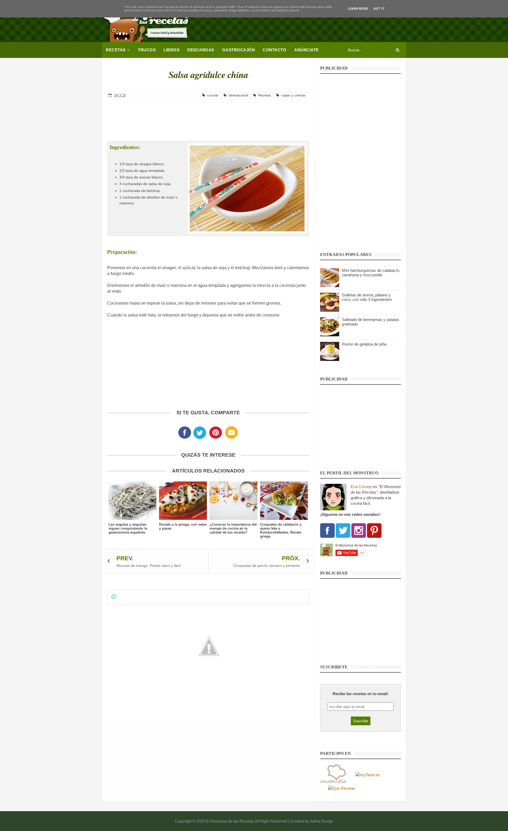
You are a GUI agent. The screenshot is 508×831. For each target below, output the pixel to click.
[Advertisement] (310, 22)
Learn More (358, 9)
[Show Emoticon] (113, 597)
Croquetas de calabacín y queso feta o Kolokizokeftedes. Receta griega (280, 530)
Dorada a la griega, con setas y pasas (183, 526)
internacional (237, 95)
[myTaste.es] (368, 774)
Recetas (263, 95)
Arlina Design (321, 821)
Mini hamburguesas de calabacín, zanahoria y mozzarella (371, 272)
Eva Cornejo (361, 486)
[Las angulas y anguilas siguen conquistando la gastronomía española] (132, 500)
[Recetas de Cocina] (333, 774)
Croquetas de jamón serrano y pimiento (267, 565)
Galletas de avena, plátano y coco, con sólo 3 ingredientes (367, 297)
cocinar (211, 95)
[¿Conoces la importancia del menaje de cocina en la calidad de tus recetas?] (233, 500)
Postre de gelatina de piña (364, 344)
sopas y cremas (292, 95)
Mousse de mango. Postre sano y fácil (148, 565)
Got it (379, 9)
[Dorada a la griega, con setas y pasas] (183, 500)
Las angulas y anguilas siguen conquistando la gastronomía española (127, 528)
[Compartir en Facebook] (184, 434)
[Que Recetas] (341, 788)
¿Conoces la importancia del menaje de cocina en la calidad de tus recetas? (233, 528)
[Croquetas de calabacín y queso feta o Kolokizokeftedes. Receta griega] (284, 500)
